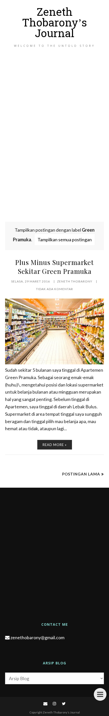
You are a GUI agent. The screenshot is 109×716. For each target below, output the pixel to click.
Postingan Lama (81, 474)
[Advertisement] (54, 140)
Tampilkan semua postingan (65, 239)
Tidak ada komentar (54, 289)
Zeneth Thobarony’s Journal (54, 23)
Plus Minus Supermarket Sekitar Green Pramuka (54, 267)
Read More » (55, 445)
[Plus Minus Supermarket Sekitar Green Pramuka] (54, 362)
